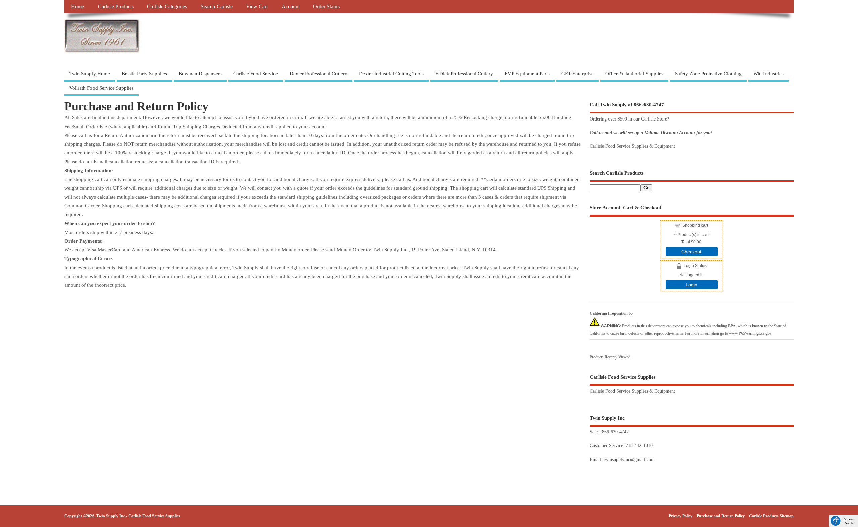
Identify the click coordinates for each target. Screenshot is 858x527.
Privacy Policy (680, 516)
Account (291, 7)
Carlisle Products (116, 7)
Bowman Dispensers (200, 73)
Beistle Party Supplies (144, 73)
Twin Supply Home (89, 73)
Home (77, 7)
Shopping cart (695, 225)
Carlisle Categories (167, 7)
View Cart (257, 7)
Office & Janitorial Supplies (634, 73)
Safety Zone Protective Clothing (708, 73)
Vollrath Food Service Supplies (101, 88)
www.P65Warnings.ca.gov (750, 333)
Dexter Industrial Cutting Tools (391, 73)
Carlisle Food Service (255, 73)
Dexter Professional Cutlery (318, 73)
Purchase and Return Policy (721, 516)
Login (691, 284)
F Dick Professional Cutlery (464, 73)
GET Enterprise (577, 73)
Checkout (691, 251)
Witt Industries (768, 73)
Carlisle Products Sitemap (771, 516)
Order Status (326, 7)
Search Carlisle (217, 7)
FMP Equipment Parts (527, 73)
